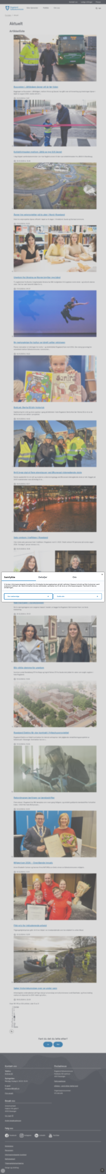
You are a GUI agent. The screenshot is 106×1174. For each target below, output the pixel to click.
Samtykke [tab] (9, 577)
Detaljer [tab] (42, 577)
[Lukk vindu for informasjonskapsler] (102, 574)
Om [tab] (75, 577)
